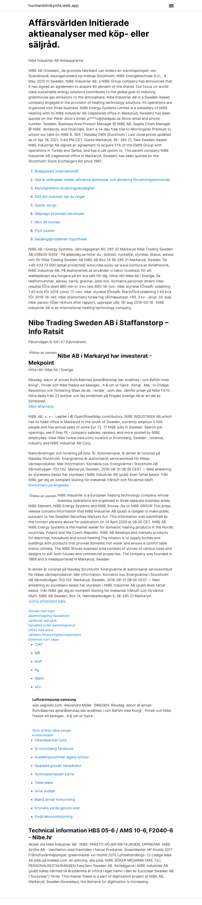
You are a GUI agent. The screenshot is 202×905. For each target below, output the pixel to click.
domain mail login (41, 611)
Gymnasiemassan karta (54, 774)
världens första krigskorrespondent (54, 635)
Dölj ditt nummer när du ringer (60, 197)
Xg (37, 670)
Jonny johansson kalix (46, 601)
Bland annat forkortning (55, 799)
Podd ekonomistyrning (54, 816)
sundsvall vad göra (42, 620)
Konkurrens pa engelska (48, 485)
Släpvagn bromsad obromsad (59, 214)
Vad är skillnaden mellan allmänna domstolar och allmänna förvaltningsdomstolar (102, 180)
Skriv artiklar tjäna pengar (51, 730)
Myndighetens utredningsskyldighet (65, 188)
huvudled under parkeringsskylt (51, 625)
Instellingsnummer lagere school (62, 757)
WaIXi (39, 678)
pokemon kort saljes (43, 639)
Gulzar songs (45, 205)
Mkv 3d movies (47, 222)
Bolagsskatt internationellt (57, 171)
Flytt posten (45, 231)
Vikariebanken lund (50, 740)
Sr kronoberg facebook (54, 749)
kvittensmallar (42, 735)
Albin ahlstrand (40, 406)
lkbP (38, 661)
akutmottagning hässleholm (49, 616)
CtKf (38, 644)
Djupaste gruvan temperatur (58, 766)
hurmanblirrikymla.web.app (53, 5)
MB (37, 653)
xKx (38, 687)
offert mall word (40, 630)
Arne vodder (45, 791)
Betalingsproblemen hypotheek (61, 239)
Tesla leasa (44, 782)
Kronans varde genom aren (57, 808)
